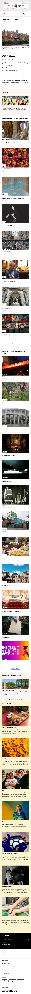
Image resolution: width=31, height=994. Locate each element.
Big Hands (4, 378)
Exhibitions (4, 759)
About (3, 953)
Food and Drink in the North (9, 727)
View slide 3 (13, 699)
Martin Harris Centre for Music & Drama (10, 611)
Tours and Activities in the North (10, 918)
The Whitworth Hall (6, 585)
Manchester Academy (6, 532)
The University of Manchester (8, 661)
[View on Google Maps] (27, 63)
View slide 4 (15, 699)
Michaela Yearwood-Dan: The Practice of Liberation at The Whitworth (15, 171)
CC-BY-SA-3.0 (25, 47)
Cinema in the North (7, 886)
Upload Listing (5, 973)
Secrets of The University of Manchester (10, 142)
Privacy (3, 957)
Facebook (20, 981)
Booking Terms (5, 963)
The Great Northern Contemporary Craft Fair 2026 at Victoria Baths (15, 253)
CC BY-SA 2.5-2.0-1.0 (6, 48)
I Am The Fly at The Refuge (8, 336)
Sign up (27, 940)
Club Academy (5, 429)
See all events (15, 344)
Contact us (4, 950)
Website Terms (5, 960)
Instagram (12, 981)
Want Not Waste (5, 637)
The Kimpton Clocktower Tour (8, 281)
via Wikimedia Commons (16, 48)
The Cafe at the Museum (5, 559)
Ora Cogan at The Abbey (7, 225)
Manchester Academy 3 (7, 481)
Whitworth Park (5, 403)
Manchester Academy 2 (7, 507)
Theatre (4, 822)
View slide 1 (9, 699)
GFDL (20, 47)
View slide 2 (11, 699)
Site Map (4, 970)
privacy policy (7, 944)
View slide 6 (19, 699)
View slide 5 (17, 699)
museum (11, 80)
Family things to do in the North (10, 853)
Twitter (5, 981)
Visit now (25, 74)
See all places (15, 668)
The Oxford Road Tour (7, 308)
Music (3, 790)
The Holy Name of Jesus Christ (8, 455)
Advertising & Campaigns (8, 966)
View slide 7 (21, 699)
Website (7, 68)
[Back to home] (6, 13)
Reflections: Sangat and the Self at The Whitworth (13, 198)
